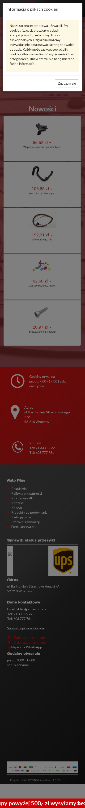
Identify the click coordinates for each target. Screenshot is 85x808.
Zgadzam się (67, 83)
